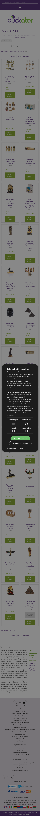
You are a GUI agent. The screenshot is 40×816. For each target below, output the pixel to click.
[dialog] (20, 408)
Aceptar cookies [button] (20, 438)
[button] (15, 448)
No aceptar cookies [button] (20, 443)
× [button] (35, 366)
